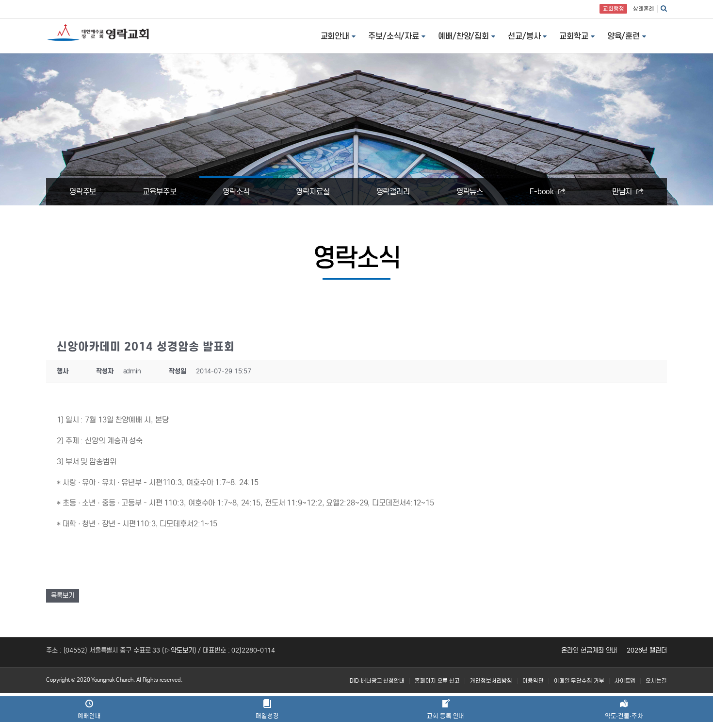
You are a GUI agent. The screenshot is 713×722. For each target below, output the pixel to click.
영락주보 (83, 191)
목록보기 (62, 595)
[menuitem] (377, 681)
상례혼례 (643, 8)
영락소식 (236, 191)
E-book (543, 191)
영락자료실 (313, 191)
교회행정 (613, 8)
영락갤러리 (393, 191)
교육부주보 (160, 191)
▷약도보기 (179, 650)
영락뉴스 (470, 191)
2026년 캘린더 (647, 650)
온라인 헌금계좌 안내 (589, 650)
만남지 (623, 191)
